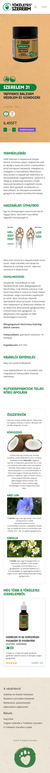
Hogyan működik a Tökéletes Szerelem (22, 723)
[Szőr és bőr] (13, 79)
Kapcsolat (8, 719)
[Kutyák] (6, 79)
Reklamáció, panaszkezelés (16, 702)
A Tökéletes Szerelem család (17, 727)
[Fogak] (11, 647)
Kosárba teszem (27, 129)
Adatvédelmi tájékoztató (15, 707)
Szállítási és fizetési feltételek (18, 694)
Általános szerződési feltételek (18, 698)
